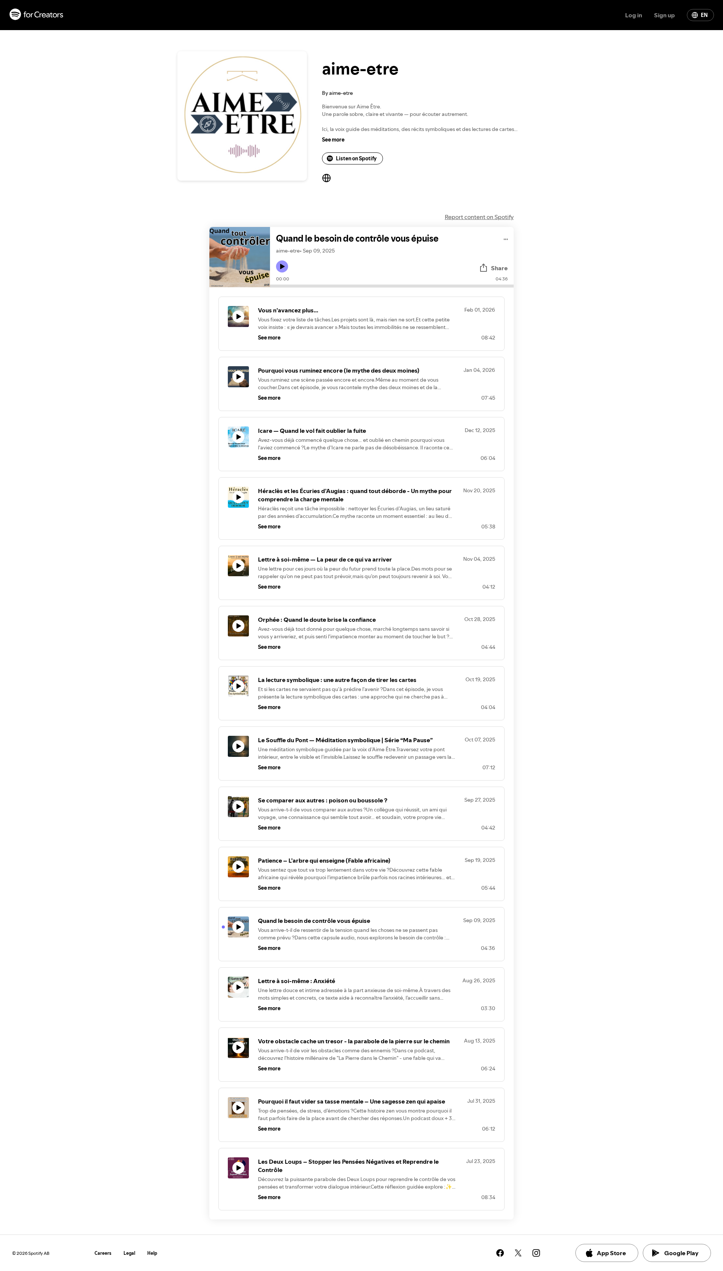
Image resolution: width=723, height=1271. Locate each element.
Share (499, 268)
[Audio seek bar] (392, 286)
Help (152, 1253)
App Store (611, 1253)
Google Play (681, 1253)
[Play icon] (282, 266)
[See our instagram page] (536, 1252)
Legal (129, 1253)
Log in (633, 15)
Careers (103, 1253)
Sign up (664, 15)
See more (333, 139)
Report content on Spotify (479, 217)
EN (704, 15)
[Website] (326, 178)
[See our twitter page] (518, 1252)
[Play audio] (506, 238)
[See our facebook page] (500, 1252)
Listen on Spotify (356, 158)
